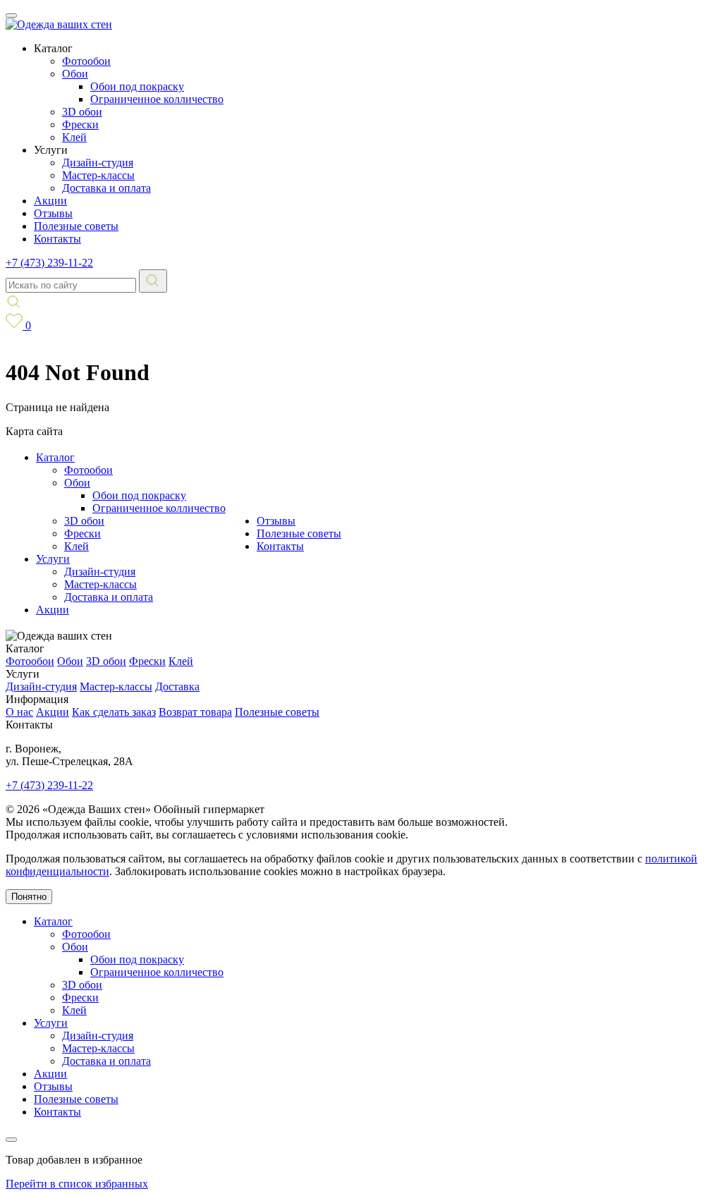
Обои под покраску (137, 86)
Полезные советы (76, 226)
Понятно (29, 896)
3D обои (82, 112)
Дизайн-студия (97, 163)
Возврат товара (195, 712)
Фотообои (86, 61)
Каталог (55, 457)
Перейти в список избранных (77, 1184)
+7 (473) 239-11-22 (49, 263)
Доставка (177, 686)
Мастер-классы (98, 175)
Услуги (53, 559)
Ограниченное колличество (157, 99)
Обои (75, 74)
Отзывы (53, 213)
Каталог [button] (53, 48)
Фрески (80, 124)
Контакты (57, 239)
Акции (50, 201)
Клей (74, 137)
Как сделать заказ (114, 712)
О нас (19, 712)
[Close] (11, 1139)
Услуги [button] (51, 150)
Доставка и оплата (106, 188)
